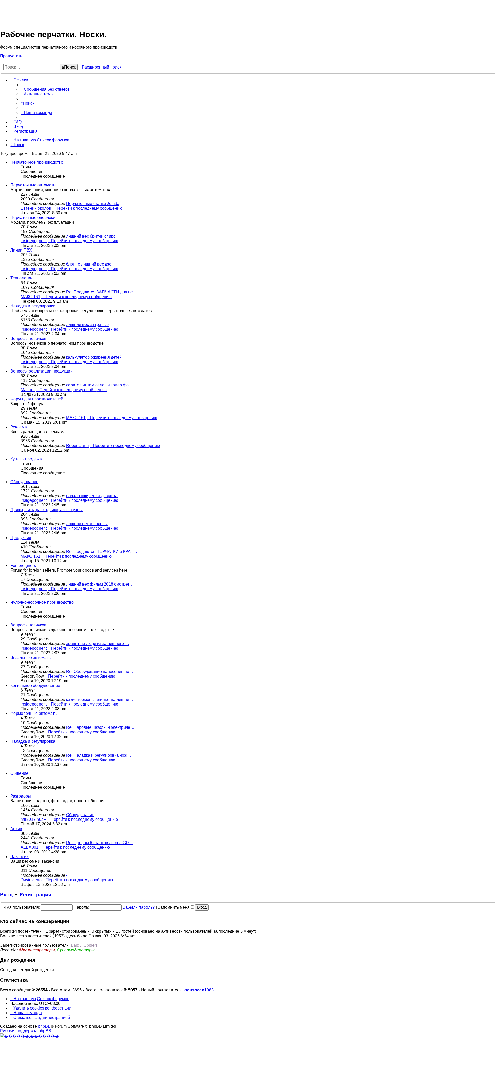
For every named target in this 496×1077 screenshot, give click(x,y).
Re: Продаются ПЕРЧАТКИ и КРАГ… (101, 551)
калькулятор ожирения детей (94, 357)
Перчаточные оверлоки (32, 217)
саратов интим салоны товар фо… (99, 385)
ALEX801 (29, 847)
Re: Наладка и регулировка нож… (98, 755)
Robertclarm (77, 445)
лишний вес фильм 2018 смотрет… (100, 584)
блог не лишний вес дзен (90, 264)
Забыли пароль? (139, 907)
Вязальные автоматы (31, 657)
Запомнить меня (174, 907)
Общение (19, 773)
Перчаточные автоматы (33, 185)
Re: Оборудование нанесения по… (99, 671)
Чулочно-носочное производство (42, 602)
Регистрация (35, 894)
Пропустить (11, 56)
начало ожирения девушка (92, 496)
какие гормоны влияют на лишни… (99, 699)
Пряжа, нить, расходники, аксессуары (46, 509)
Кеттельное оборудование (35, 685)
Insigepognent (34, 241)
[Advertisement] (94, 11)
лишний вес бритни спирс (90, 236)
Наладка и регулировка (32, 306)
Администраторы (37, 950)
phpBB (44, 1026)
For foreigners (23, 565)
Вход (6, 894)
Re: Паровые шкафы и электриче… (100, 727)
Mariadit (28, 390)
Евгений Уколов (36, 208)
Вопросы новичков (28, 338)
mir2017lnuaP (34, 819)
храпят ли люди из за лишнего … (97, 643)
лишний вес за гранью (87, 324)
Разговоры (20, 796)
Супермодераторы (76, 950)
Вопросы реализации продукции (41, 371)
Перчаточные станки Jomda (92, 203)
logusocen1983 (198, 990)
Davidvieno (31, 880)
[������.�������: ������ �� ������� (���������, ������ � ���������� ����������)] (29, 1036)
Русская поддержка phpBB (25, 1031)
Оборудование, (80, 815)
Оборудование (24, 482)
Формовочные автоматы (34, 713)
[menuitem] (45, 89)
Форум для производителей (36, 399)
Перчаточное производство (36, 162)
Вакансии (19, 856)
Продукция (20, 537)
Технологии (21, 278)
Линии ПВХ (21, 250)
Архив (16, 828)
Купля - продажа (26, 459)
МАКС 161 (30, 296)
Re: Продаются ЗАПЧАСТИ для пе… (101, 292)
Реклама (18, 427)
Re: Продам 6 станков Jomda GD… (99, 842)
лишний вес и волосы (87, 523)
